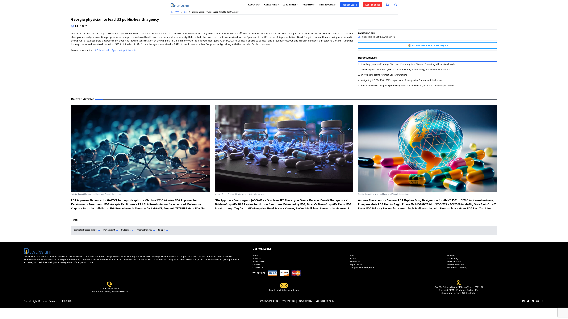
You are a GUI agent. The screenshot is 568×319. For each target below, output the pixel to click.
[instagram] (542, 301)
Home (176, 12)
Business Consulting (457, 267)
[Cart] (387, 4)
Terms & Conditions (268, 300)
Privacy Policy (288, 300)
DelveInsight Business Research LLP (44, 301)
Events (353, 258)
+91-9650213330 (120, 291)
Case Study (453, 258)
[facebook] (532, 301)
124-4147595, (104, 291)
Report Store (356, 264)
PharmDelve (258, 261)
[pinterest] (537, 301)
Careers (256, 264)
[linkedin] (523, 301)
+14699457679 (112, 288)
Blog (185, 12)
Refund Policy (305, 300)
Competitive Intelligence (362, 267)
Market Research (455, 264)
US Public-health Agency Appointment (114, 50)
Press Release (454, 261)
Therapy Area (327, 4)
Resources (308, 4)
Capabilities (289, 4)
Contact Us (258, 267)
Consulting (270, 4)
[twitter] (528, 301)
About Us (253, 4)
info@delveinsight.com (287, 290)
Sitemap (451, 255)
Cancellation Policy (325, 300)
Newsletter (355, 261)
